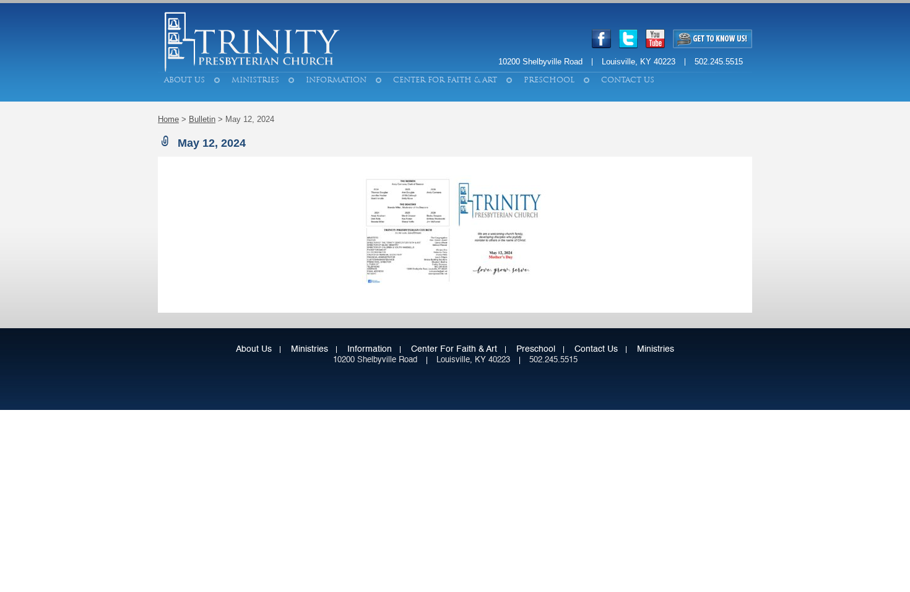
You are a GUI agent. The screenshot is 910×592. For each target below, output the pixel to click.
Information (336, 80)
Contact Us (627, 80)
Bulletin (202, 119)
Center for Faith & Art (445, 80)
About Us (184, 80)
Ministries (255, 80)
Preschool (549, 80)
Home (168, 119)
